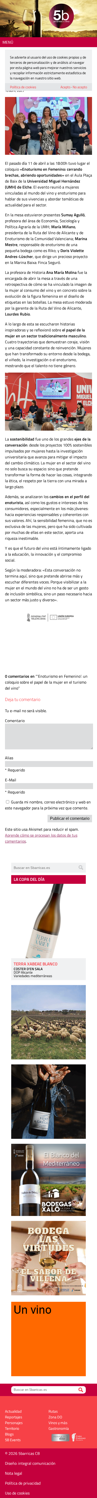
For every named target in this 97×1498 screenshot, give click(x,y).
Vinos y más (57, 1423)
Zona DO (55, 1417)
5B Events (13, 1440)
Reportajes (13, 1417)
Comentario (15, 721)
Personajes (14, 1423)
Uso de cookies (17, 1493)
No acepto (80, 87)
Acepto (65, 87)
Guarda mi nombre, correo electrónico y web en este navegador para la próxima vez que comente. (48, 805)
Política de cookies (23, 87)
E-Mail (10, 780)
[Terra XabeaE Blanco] (48, 921)
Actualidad (13, 1411)
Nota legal (13, 1473)
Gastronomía (58, 1428)
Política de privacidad (23, 1483)
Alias (9, 758)
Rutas (53, 1411)
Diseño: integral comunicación (30, 1463)
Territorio (12, 1428)
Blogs (9, 1434)
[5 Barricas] (61, 17)
